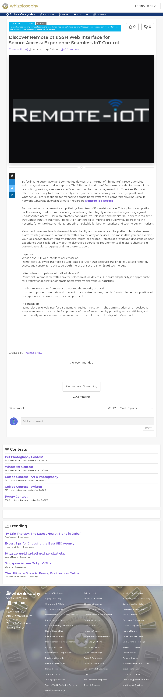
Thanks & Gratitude (131, 674)
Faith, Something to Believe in (59, 625)
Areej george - (11, 537)
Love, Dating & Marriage (134, 642)
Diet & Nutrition (130, 615)
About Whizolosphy (19, 615)
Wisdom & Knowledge (55, 690)
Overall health (129, 652)
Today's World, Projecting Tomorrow (61, 685)
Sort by (112, 407)
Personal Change (130, 658)
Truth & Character (92, 685)
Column (41, 23)
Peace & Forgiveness (93, 658)
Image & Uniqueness (54, 636)
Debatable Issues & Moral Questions (61, 615)
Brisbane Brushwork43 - (16, 577)
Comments (72, 49)
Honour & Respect (92, 631)
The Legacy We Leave (55, 679)
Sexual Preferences (131, 669)
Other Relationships (93, 652)
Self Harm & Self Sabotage (96, 669)
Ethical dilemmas (92, 620)
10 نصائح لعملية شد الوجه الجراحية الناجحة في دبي (35, 553)
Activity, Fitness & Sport (133, 593)
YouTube (83, 14)
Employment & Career (55, 620)
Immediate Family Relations (97, 636)
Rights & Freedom (53, 669)
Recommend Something (81, 386)
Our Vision (12, 619)
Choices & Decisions (93, 604)
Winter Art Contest (19, 467)
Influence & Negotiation (133, 636)
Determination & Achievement (98, 615)
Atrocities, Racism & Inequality (136, 598)
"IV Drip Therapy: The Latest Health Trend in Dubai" (43, 533)
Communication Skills (133, 604)
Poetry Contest (16, 496)
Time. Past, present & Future (136, 679)
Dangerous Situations (94, 609)
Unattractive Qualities (133, 685)
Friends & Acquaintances (134, 625)
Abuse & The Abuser (54, 593)
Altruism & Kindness (93, 598)
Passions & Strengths (54, 658)
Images (101, 14)
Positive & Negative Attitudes (136, 663)
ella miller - (10, 567)
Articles (48, 14)
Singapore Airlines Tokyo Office (28, 563)
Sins (86, 674)
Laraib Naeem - (12, 557)
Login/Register (145, 6)
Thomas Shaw (18, 49)
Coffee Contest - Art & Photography (31, 477)
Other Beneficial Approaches (58, 652)
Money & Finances (92, 647)
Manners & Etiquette (54, 647)
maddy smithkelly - (14, 547)
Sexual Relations (52, 674)
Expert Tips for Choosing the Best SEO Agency (39, 543)
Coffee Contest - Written (23, 487)
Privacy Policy (15, 627)
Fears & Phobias (91, 625)
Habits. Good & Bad (54, 631)
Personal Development (55, 663)
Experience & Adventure (133, 620)
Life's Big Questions (93, 642)
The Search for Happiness (22, 23)
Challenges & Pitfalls (54, 604)
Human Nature (130, 631)
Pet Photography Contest (24, 457)
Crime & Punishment (55, 609)
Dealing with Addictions (134, 609)
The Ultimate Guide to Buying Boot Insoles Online (42, 573)
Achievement (90, 593)
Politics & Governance (94, 663)
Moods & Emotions (131, 647)
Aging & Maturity (53, 598)
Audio (65, 14)
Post (148, 428)
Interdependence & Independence (60, 642)
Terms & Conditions (18, 623)
